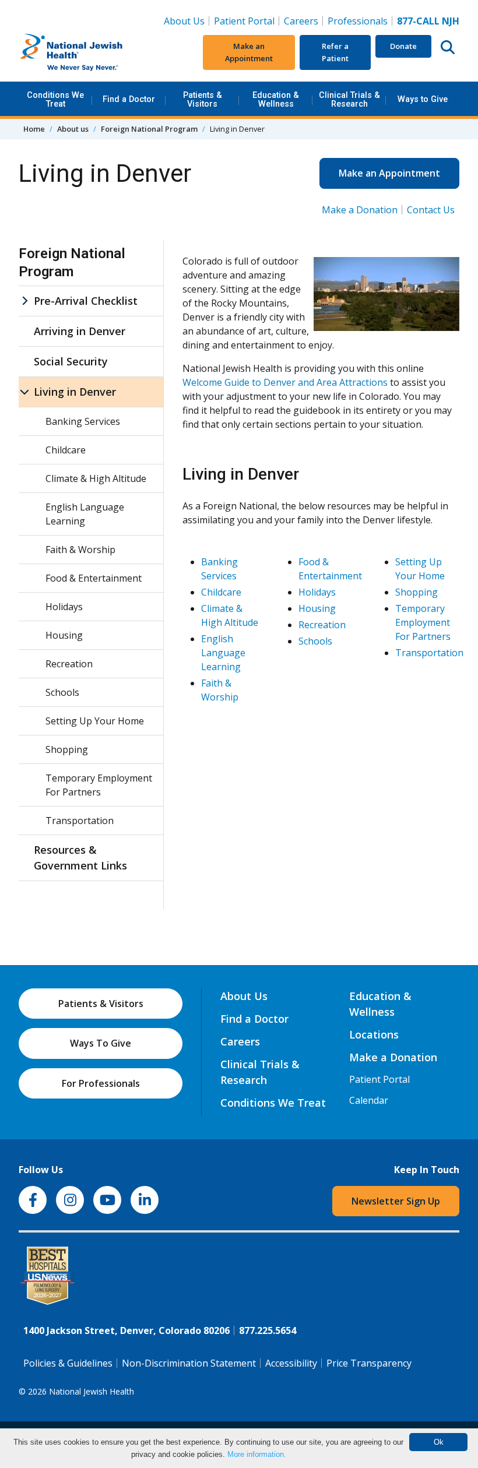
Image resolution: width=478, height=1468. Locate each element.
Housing (317, 608)
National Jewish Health (91, 1391)
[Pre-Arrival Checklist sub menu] (24, 301)
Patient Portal (244, 21)
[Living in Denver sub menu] (24, 391)
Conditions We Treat (55, 99)
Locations (374, 1034)
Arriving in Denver (79, 331)
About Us (184, 21)
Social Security (71, 361)
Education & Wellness (275, 99)
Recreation (322, 624)
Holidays (317, 592)
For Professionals (101, 1083)
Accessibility (291, 1363)
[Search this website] (447, 46)
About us (73, 129)
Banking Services (82, 421)
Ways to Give (423, 99)
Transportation (429, 652)
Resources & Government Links (80, 857)
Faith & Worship (80, 549)
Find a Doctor (129, 99)
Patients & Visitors (202, 99)
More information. (256, 1454)
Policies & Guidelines (68, 1363)
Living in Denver (75, 392)
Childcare (221, 592)
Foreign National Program (149, 129)
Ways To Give (100, 1043)
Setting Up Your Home (94, 720)
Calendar (368, 1100)
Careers (303, 20)
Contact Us (431, 209)
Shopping (416, 592)
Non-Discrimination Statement (189, 1363)
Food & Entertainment (93, 578)
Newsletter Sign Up (396, 1201)
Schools (315, 641)
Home (34, 129)
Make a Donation (360, 209)
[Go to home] (91, 52)
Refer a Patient (335, 52)
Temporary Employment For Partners (423, 622)
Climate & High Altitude (95, 478)
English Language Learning (223, 652)
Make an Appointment (249, 52)
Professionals (358, 21)
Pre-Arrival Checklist (86, 301)
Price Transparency (369, 1363)
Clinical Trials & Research (349, 99)
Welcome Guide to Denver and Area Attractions (285, 382)
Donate (403, 46)
